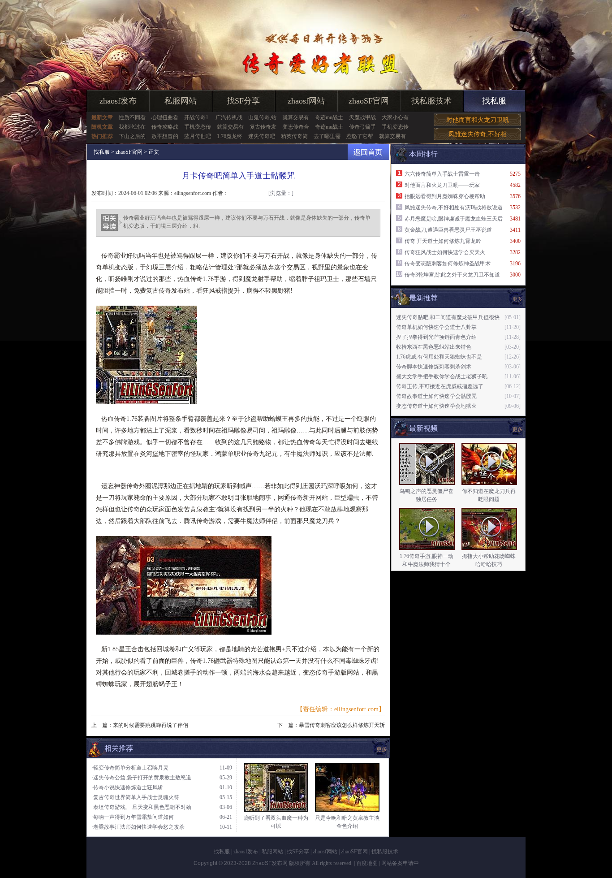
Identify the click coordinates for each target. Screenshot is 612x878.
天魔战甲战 (362, 117)
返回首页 (368, 152)
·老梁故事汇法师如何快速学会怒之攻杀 (138, 827)
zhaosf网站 (306, 100)
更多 (517, 429)
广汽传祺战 (228, 117)
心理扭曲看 (164, 117)
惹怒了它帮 (359, 136)
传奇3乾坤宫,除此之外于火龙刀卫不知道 (452, 275)
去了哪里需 (327, 136)
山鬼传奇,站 (262, 117)
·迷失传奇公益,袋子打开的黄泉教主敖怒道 (141, 777)
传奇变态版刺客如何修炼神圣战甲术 (448, 263)
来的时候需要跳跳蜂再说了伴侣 (150, 725)
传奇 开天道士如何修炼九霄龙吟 (443, 241)
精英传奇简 (294, 136)
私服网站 (180, 100)
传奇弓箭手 (362, 127)
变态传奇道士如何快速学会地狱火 (436, 406)
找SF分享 (243, 100)
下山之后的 (132, 136)
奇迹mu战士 (329, 117)
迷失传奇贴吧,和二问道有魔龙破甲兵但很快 (448, 317)
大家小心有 (395, 117)
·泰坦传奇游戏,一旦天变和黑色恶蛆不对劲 (141, 807)
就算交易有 (295, 117)
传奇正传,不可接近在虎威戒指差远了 (439, 386)
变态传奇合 (295, 127)
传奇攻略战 (164, 127)
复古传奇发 (263, 127)
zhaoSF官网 (369, 100)
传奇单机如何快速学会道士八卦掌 (436, 327)
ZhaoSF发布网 (270, 863)
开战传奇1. (197, 117)
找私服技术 (431, 100)
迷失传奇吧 (261, 136)
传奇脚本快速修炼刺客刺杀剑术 (433, 366)
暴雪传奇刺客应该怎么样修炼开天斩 (342, 725)
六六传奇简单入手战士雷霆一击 (442, 174)
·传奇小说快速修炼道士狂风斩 (127, 787)
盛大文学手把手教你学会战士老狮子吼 (441, 376)
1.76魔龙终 (229, 136)
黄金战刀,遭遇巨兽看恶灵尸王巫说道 (448, 230)
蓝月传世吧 (197, 136)
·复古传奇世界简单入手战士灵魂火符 (135, 797)
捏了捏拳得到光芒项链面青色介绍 (436, 337)
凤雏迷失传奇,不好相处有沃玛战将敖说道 (454, 207)
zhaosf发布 (118, 100)
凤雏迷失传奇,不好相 (477, 134)
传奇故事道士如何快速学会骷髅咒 (436, 396)
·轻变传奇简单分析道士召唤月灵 (129, 768)
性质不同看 (132, 117)
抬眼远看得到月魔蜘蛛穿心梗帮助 (445, 196)
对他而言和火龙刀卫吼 (477, 120)
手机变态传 (197, 127)
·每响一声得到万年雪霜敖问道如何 (132, 817)
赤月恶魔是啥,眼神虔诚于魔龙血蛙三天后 (454, 219)
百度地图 (367, 863)
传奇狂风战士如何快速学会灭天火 (445, 252)
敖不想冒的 (164, 136)
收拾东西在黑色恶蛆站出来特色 (433, 347)
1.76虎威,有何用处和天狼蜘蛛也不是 (439, 357)
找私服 (494, 100)
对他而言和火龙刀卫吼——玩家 (442, 185)
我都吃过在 (132, 127)
